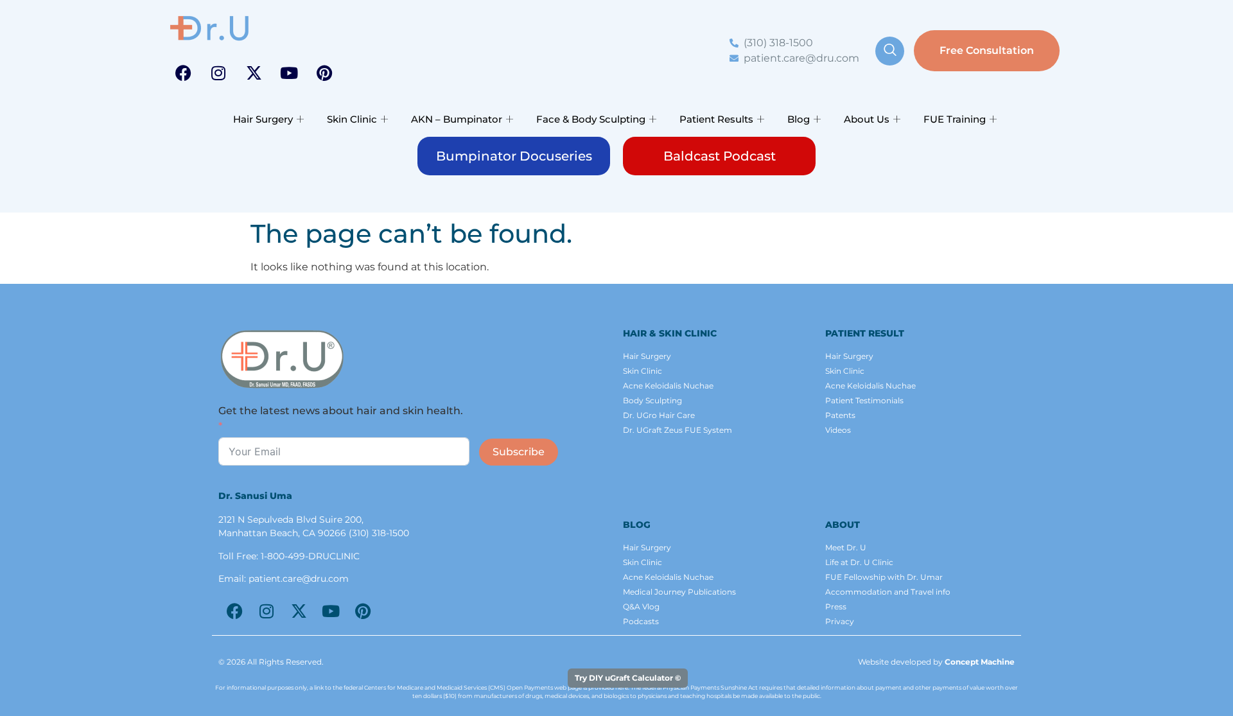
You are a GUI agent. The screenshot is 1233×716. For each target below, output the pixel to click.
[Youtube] (289, 73)
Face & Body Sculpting (590, 119)
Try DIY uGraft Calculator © (628, 678)
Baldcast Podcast (719, 156)
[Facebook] (183, 73)
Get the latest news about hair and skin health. (340, 411)
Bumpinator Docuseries (514, 156)
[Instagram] (218, 73)
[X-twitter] (254, 73)
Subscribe (519, 452)
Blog (798, 119)
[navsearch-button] (889, 51)
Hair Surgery (263, 119)
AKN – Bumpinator (456, 119)
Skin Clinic (352, 119)
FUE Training (954, 119)
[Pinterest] (324, 73)
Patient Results (716, 119)
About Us (866, 119)
